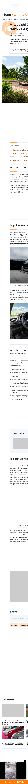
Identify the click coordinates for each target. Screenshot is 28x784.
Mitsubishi (14, 625)
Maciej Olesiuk (18, 33)
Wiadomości (15, 19)
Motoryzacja (9, 19)
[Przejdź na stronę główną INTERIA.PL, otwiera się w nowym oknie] (6, 14)
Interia (3, 19)
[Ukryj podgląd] (25, 761)
